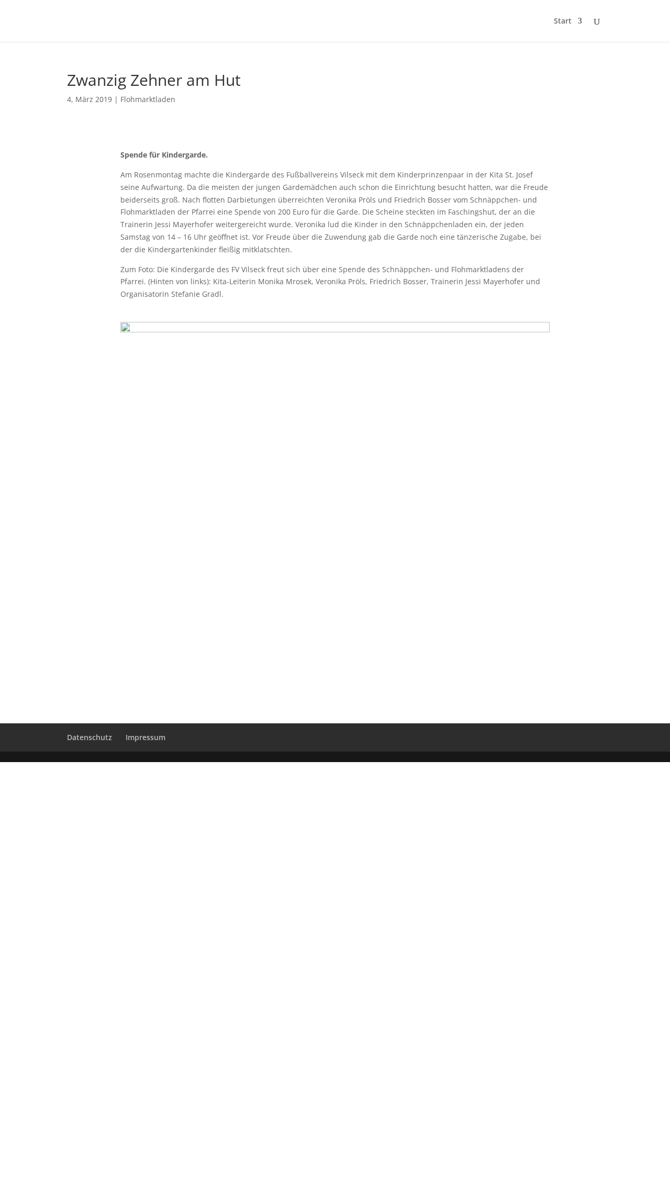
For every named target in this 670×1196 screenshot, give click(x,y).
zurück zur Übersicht (335, 621)
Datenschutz (89, 737)
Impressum (145, 737)
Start (563, 21)
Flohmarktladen (147, 99)
